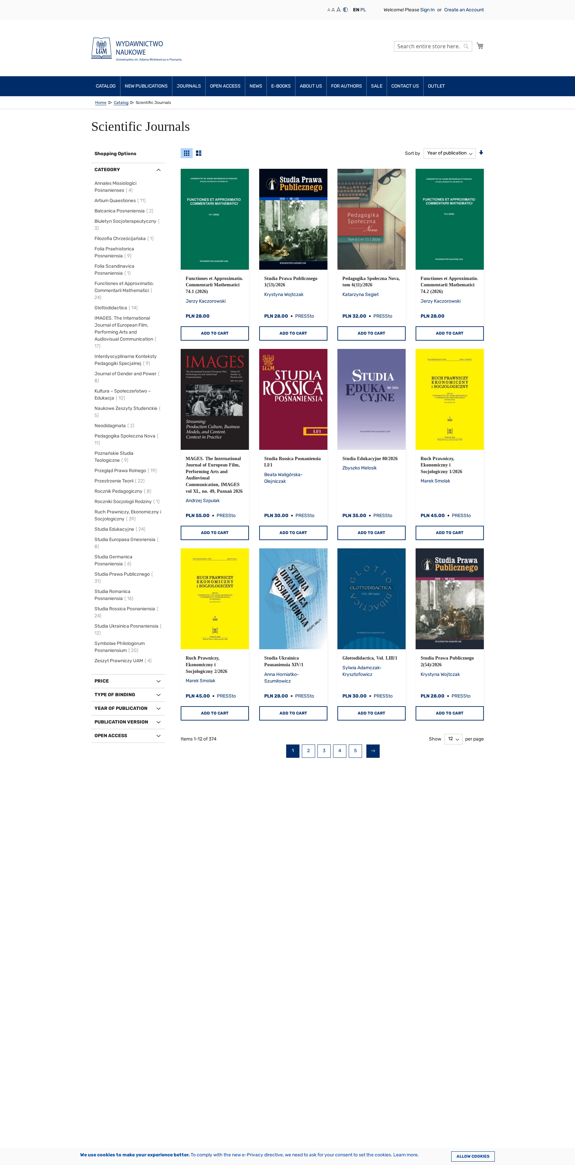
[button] (356, 10)
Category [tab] (107, 169)
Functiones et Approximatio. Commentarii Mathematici (124, 290)
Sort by (412, 153)
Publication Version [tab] (121, 722)
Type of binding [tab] (115, 695)
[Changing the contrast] (345, 9)
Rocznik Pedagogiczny (124, 491)
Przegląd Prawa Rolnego (127, 470)
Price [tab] (102, 681)
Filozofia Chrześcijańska (125, 238)
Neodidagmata (115, 426)
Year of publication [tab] (121, 708)
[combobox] (433, 46)
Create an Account (464, 10)
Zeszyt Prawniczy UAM (124, 661)
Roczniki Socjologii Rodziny (128, 501)
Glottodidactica (117, 308)
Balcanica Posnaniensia (125, 211)
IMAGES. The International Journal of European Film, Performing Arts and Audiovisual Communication (124, 332)
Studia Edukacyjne (121, 529)
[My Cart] (480, 45)
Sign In (428, 10)
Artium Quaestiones (121, 200)
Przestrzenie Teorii (121, 481)
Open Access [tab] (111, 735)
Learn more (405, 1155)
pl (363, 10)
